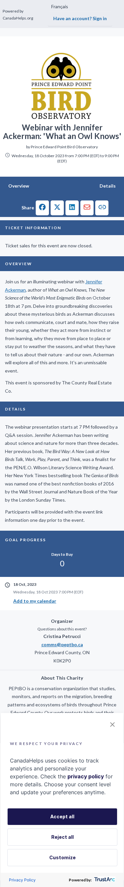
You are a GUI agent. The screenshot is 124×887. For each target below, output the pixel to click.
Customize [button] (62, 857)
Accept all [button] (62, 816)
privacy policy (85, 776)
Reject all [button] (62, 837)
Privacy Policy (22, 879)
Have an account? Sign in (80, 18)
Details (108, 186)
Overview (18, 186)
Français (59, 6)
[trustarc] (104, 880)
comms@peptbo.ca (62, 644)
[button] (42, 207)
